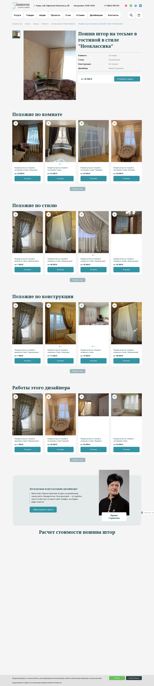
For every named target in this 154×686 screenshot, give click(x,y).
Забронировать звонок (43, 509)
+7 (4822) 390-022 (111, 5)
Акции (42, 15)
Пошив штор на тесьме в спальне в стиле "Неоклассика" (60, 260)
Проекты (55, 15)
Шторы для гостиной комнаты (63, 24)
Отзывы (80, 15)
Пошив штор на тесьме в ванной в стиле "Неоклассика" (27, 260)
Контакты (113, 15)
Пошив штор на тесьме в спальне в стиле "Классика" (58, 351)
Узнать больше (134, 678)
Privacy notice (147, 512)
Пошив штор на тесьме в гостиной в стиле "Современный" (123, 440)
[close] (152, 512)
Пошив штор (17, 24)
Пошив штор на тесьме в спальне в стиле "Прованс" (91, 440)
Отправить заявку (125, 79)
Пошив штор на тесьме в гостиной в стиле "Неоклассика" (57, 169)
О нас (68, 15)
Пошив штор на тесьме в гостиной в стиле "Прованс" (91, 169)
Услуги (17, 15)
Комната (45, 24)
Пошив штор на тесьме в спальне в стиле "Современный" (90, 351)
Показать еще (77, 189)
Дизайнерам (96, 15)
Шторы (36, 24)
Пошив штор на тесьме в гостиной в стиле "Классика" (26, 169)
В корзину (27, 178)
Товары (30, 15)
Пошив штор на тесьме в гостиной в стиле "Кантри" (124, 169)
